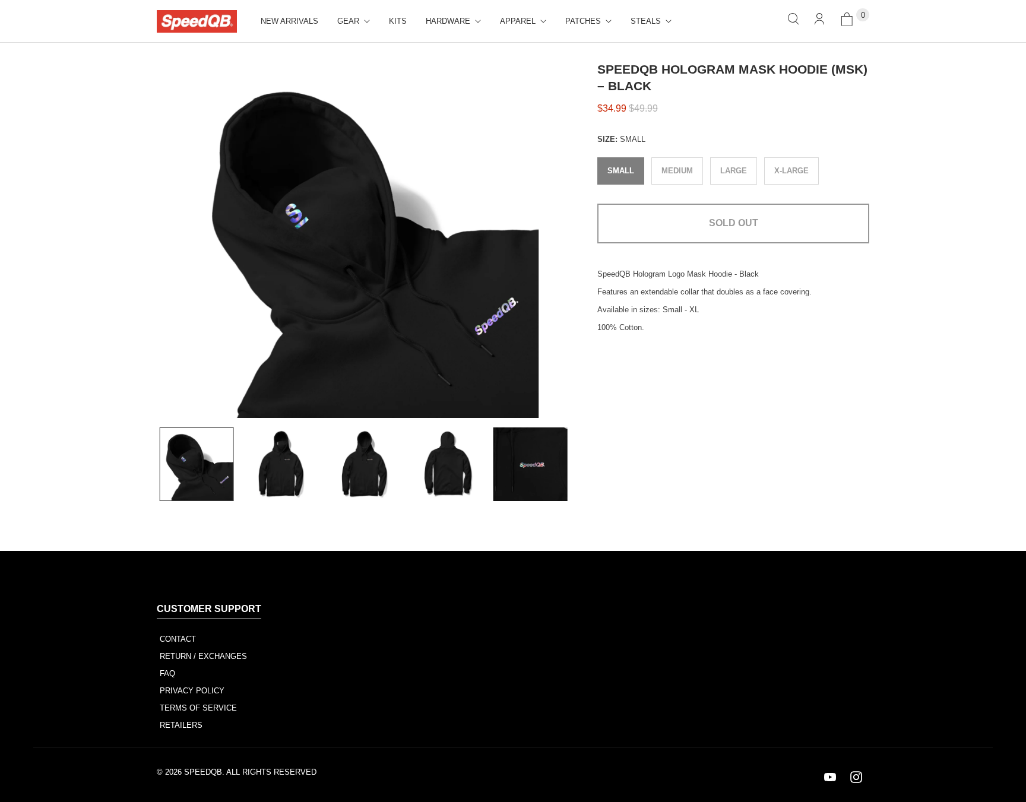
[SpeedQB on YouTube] (830, 777)
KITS (398, 21)
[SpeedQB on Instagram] (856, 777)
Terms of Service (198, 707)
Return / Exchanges (203, 656)
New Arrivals (289, 21)
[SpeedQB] (197, 21)
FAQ (167, 673)
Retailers (181, 725)
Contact (178, 639)
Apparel (518, 21)
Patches (583, 21)
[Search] (793, 21)
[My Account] (819, 21)
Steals (646, 21)
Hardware (448, 21)
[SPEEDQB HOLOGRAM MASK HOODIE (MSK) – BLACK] (360, 240)
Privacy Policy (192, 690)
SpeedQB (203, 772)
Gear (348, 21)
